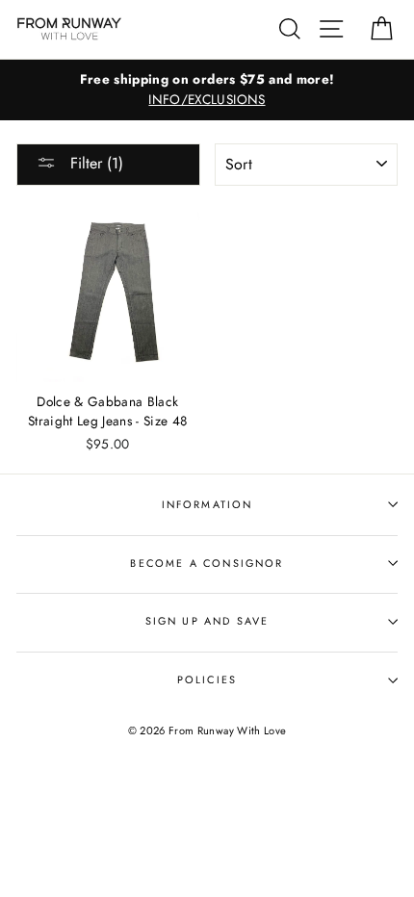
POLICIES (207, 679)
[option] (207, 90)
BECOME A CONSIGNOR (206, 563)
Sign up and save (207, 620)
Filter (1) (94, 163)
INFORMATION (207, 504)
